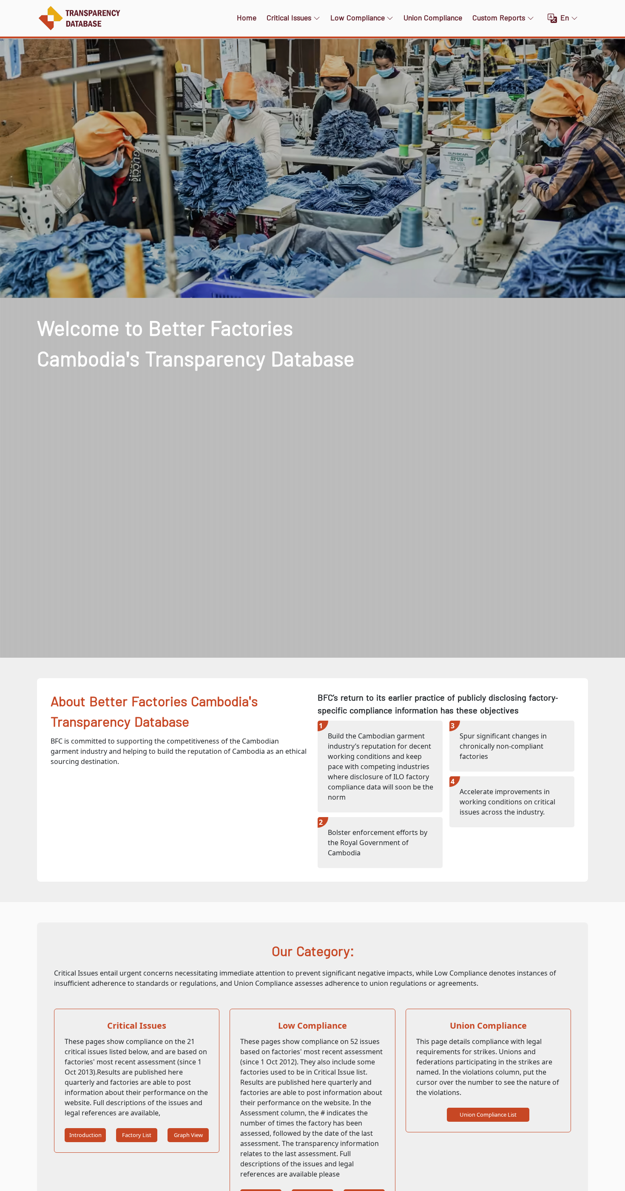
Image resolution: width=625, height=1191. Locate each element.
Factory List (136, 1135)
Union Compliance (432, 18)
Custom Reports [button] (498, 18)
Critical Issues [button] (289, 18)
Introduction (85, 1135)
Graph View (188, 1135)
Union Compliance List (488, 1114)
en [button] (564, 18)
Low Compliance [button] (357, 18)
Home (246, 18)
